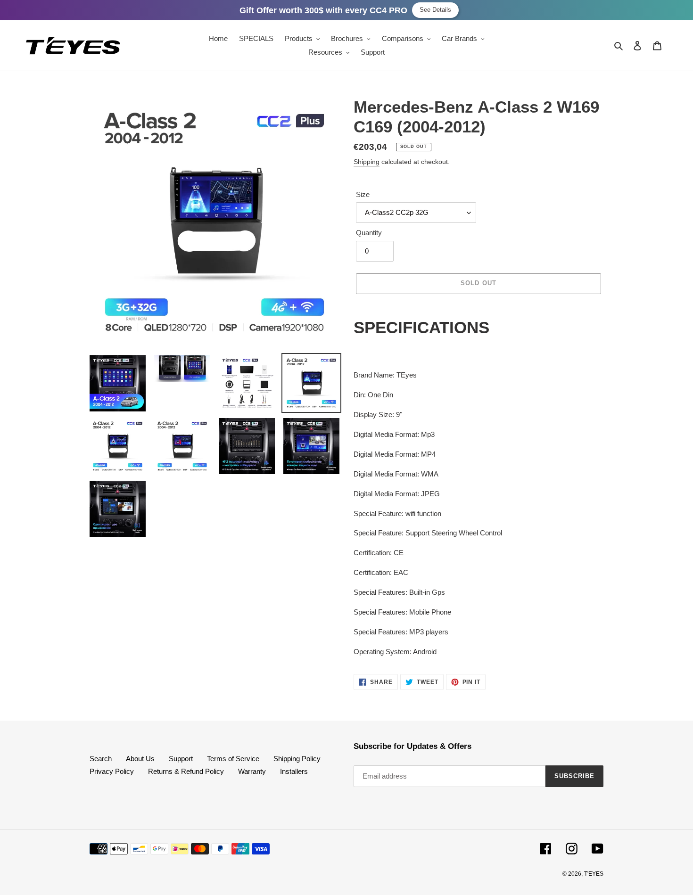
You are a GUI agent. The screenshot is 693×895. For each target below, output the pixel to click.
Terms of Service (233, 759)
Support (181, 759)
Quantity (369, 233)
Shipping (367, 161)
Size (363, 194)
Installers (294, 771)
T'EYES (593, 873)
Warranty (252, 771)
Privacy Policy (112, 771)
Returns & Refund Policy (186, 771)
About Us (140, 759)
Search (101, 759)
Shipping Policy (297, 759)
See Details (435, 9)
